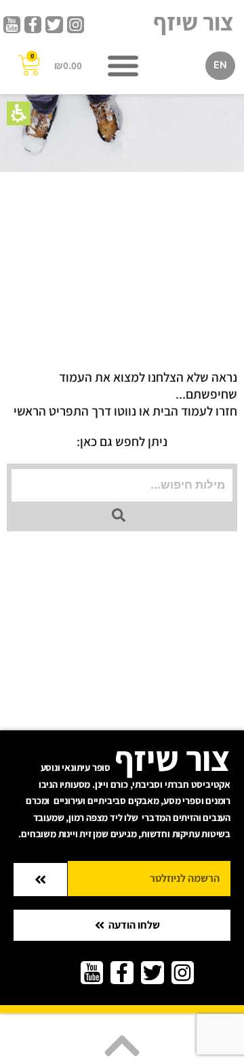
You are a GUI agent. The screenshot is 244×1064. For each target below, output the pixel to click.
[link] (75, 24)
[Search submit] (118, 515)
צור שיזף (193, 21)
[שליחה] (40, 879)
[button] (18, 113)
